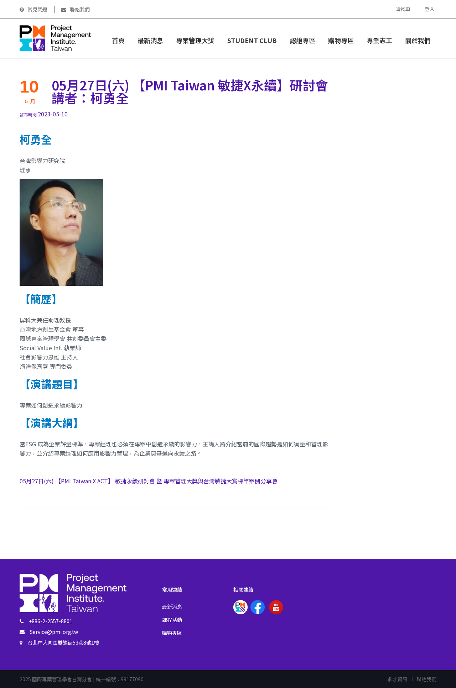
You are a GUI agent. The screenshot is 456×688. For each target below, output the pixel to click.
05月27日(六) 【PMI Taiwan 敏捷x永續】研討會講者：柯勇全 (190, 91)
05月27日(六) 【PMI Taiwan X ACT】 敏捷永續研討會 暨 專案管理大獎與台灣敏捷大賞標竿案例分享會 (149, 481)
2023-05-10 (44, 114)
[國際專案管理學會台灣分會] (55, 37)
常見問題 (37, 9)
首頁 (118, 40)
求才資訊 (397, 679)
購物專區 (172, 632)
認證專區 (302, 40)
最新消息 (150, 40)
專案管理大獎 (195, 40)
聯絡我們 (80, 9)
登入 (430, 8)
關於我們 (418, 40)
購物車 (402, 8)
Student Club (252, 40)
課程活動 (172, 619)
